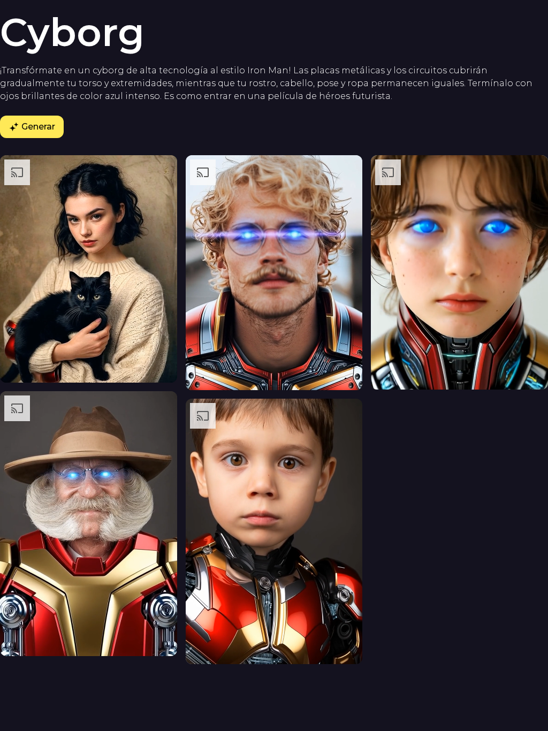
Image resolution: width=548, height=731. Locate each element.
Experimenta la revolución (274, 509)
